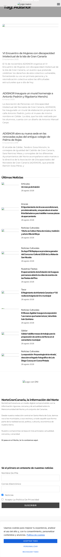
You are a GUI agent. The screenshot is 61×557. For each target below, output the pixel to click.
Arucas (24, 204)
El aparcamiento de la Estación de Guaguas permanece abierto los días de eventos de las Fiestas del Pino (40, 275)
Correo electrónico (11, 484)
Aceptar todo (30, 541)
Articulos (25, 184)
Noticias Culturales (30, 228)
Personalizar (31, 546)
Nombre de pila (9, 473)
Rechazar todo (30, 552)
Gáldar (24, 330)
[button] (58, 4)
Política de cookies (36, 535)
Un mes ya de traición (30, 187)
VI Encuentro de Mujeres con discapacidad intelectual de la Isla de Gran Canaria (28, 55)
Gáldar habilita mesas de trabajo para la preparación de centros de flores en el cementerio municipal (38, 336)
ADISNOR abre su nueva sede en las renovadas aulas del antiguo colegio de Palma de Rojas (26, 136)
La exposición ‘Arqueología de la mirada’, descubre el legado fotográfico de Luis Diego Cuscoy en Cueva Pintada (38, 357)
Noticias (8, 495)
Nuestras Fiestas (29, 269)
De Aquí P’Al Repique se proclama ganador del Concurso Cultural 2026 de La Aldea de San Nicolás (39, 254)
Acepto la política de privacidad (21, 499)
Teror (23, 289)
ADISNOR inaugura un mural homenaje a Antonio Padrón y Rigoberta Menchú (28, 95)
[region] (30, 539)
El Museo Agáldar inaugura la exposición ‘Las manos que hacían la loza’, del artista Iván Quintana (39, 316)
